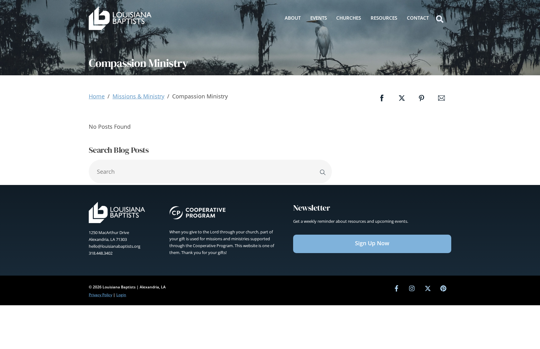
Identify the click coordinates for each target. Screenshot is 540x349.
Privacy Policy (100, 294)
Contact (418, 18)
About (293, 18)
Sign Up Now (372, 243)
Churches (348, 18)
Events (318, 18)
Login (121, 294)
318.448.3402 (100, 253)
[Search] (323, 171)
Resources (384, 18)
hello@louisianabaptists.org (114, 246)
